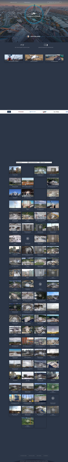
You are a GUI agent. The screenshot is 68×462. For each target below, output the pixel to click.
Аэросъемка (39, 455)
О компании (45, 455)
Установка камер (23, 455)
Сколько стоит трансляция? (54, 2)
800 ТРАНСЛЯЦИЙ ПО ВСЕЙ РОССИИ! (22, 47)
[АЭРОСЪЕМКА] (34, 57)
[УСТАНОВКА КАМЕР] (14, 57)
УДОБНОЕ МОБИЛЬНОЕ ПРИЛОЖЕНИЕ (45, 47)
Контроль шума (32, 455)
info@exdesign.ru (27, 2)
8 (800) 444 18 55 (13, 2)
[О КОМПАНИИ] (54, 57)
